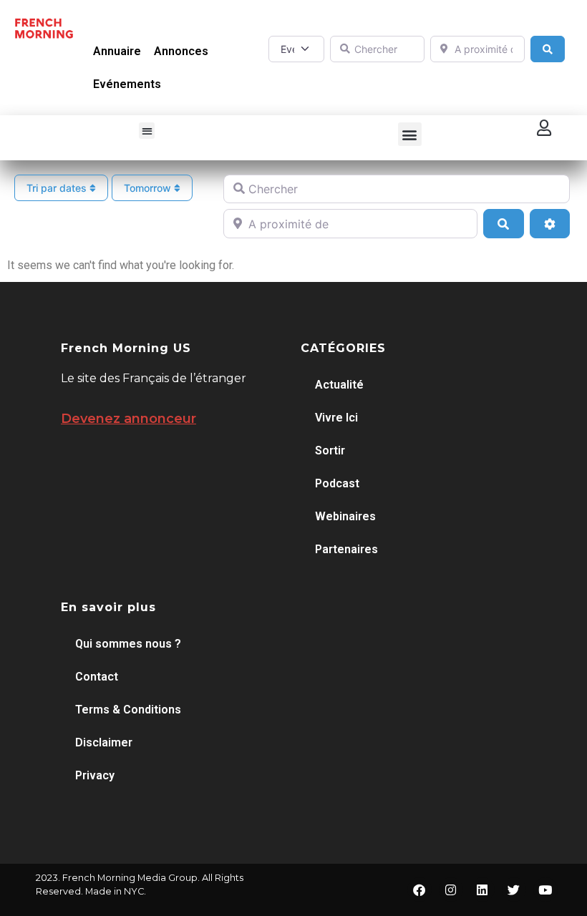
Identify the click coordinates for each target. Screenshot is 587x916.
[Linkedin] (482, 889)
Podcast (337, 483)
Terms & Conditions (128, 709)
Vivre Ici (336, 417)
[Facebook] (419, 889)
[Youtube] (545, 889)
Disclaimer (103, 742)
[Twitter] (514, 889)
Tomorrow (149, 188)
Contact (96, 676)
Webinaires (345, 516)
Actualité (339, 384)
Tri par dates (57, 188)
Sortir (330, 450)
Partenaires (346, 549)
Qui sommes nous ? (128, 644)
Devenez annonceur (128, 419)
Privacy (95, 775)
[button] (147, 130)
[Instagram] (451, 889)
